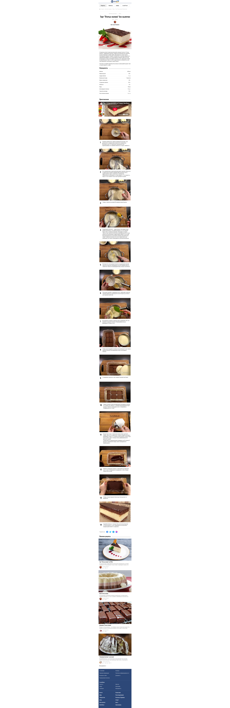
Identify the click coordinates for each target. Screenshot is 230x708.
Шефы (117, 5)
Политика (118, 692)
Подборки (101, 688)
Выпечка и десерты (108, 9)
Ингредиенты (118, 688)
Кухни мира (117, 686)
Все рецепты (102, 665)
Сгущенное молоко (103, 82)
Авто (116, 702)
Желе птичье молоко (103, 593)
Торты (113, 9)
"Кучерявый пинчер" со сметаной (106, 657)
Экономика (118, 704)
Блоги (100, 692)
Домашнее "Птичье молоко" (105, 625)
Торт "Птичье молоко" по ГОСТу (106, 562)
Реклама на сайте (103, 675)
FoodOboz (102, 682)
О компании (101, 670)
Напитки (111, 5)
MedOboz (101, 704)
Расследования (119, 695)
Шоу (100, 700)
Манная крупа (102, 73)
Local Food (124, 5)
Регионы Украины (120, 697)
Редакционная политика (104, 677)
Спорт (117, 700)
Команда (117, 670)
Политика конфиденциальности (122, 673)
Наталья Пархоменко (106, 661)
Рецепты (103, 5)
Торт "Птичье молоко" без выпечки (121, 9)
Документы (117, 675)
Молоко (101, 71)
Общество (102, 697)
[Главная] (99, 9)
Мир (100, 695)
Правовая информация (104, 673)
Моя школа (102, 702)
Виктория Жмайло (105, 566)
